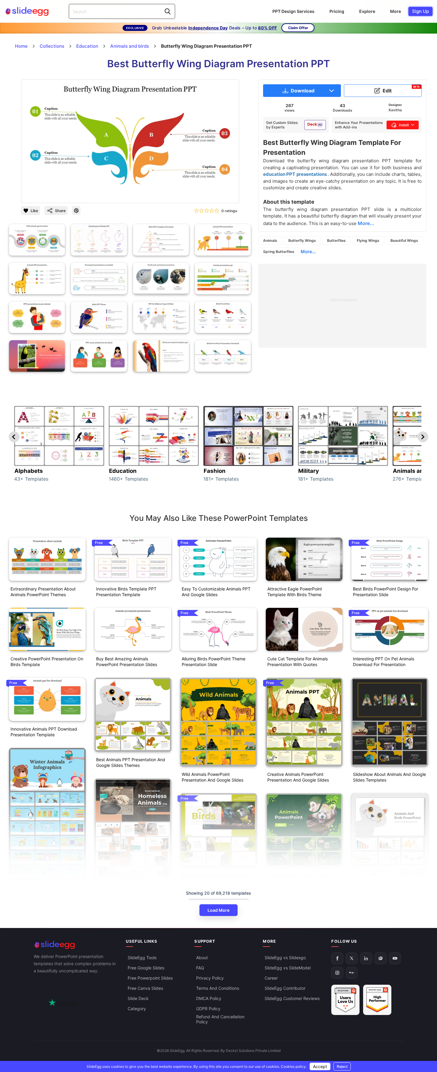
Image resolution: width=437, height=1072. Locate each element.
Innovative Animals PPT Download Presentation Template (44, 731)
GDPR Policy (208, 1008)
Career (271, 977)
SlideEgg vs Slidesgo (285, 957)
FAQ (200, 967)
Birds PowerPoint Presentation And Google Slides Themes (216, 877)
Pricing (336, 11)
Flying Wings (368, 240)
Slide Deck (138, 998)
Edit (401, 89)
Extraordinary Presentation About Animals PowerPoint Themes (43, 591)
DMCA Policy (208, 998)
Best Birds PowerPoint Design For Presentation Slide (385, 591)
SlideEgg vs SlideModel (288, 967)
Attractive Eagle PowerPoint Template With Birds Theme (294, 591)
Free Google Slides (146, 967)
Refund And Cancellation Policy (220, 1019)
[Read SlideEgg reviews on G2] (345, 1000)
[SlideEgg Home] (76, 944)
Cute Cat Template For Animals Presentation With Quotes (297, 661)
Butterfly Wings (302, 240)
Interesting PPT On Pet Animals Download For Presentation (383, 661)
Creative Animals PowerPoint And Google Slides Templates (299, 877)
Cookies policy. (294, 1066)
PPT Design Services (293, 11)
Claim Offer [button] (298, 28)
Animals (270, 240)
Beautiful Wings (404, 240)
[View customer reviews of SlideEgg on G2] (377, 1000)
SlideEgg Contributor (285, 988)
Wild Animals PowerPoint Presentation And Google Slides (212, 777)
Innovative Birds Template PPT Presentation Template (126, 591)
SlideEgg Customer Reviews (292, 998)
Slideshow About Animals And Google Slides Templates (389, 777)
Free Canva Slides (145, 988)
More (395, 11)
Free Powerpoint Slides (150, 977)
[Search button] (167, 11)
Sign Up (420, 11)
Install (404, 125)
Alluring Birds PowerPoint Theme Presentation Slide (213, 661)
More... (308, 251)
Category (137, 1008)
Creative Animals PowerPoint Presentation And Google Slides (298, 777)
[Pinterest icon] (76, 210)
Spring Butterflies (278, 251)
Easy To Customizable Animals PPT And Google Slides (216, 591)
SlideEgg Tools (142, 957)
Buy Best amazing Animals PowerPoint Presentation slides (126, 661)
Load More (218, 910)
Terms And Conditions (217, 988)
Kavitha (395, 110)
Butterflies (336, 240)
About (202, 957)
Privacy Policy (210, 977)
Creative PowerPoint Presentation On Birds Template (47, 661)
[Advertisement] (342, 306)
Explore (367, 11)
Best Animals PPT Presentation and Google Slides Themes (130, 762)
